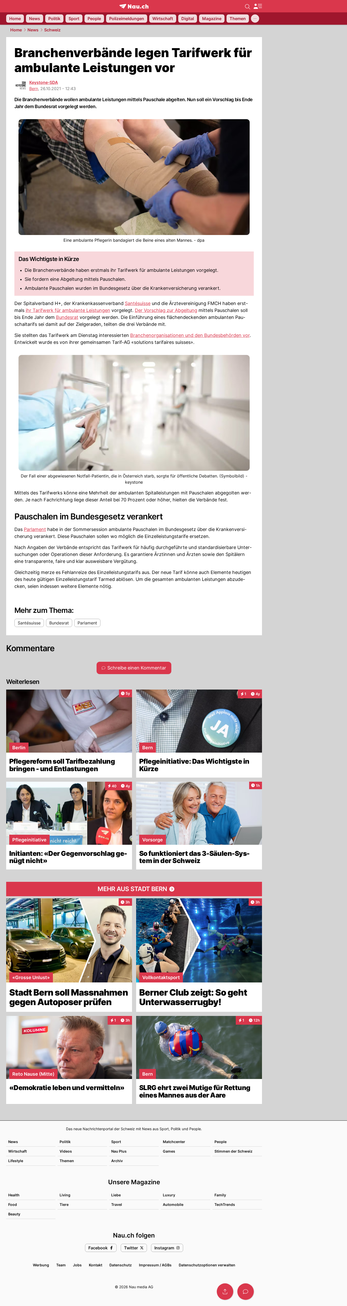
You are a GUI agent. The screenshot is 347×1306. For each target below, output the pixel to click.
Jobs (77, 1265)
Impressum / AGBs (155, 1265)
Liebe (116, 1195)
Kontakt (95, 1265)
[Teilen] (225, 1291)
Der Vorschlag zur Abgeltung (166, 310)
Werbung (41, 1265)
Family (220, 1195)
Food (12, 1204)
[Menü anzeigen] (257, 6)
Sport (116, 1141)
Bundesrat (67, 317)
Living (65, 1195)
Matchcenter (174, 1141)
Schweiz (52, 29)
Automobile (173, 1204)
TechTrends (224, 1204)
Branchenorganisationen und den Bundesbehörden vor (190, 335)
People (220, 1141)
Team (61, 1265)
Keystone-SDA (43, 82)
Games (169, 1151)
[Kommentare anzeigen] (245, 1291)
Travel (116, 1204)
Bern (33, 88)
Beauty (14, 1214)
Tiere (64, 1204)
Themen (67, 1161)
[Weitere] (255, 18)
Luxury (169, 1195)
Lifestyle (15, 1161)
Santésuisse (138, 303)
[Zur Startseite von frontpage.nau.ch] (133, 6)
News (33, 29)
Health (14, 1195)
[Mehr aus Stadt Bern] (134, 889)
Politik (65, 1141)
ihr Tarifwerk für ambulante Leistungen (68, 310)
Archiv (117, 1161)
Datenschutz (120, 1265)
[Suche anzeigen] (247, 6)
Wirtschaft (17, 1151)
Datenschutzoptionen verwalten (207, 1265)
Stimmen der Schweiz (233, 1151)
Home (16, 29)
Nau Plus (119, 1151)
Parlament (35, 529)
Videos (66, 1151)
